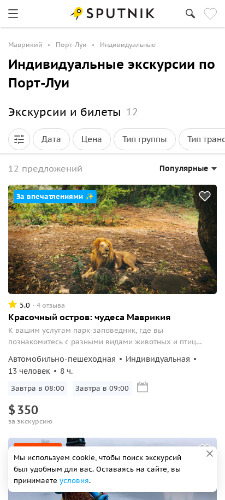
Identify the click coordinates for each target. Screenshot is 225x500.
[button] (19, 139)
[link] (13, 14)
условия (74, 480)
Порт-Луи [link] (71, 44)
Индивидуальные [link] (128, 44)
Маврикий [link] (25, 44)
